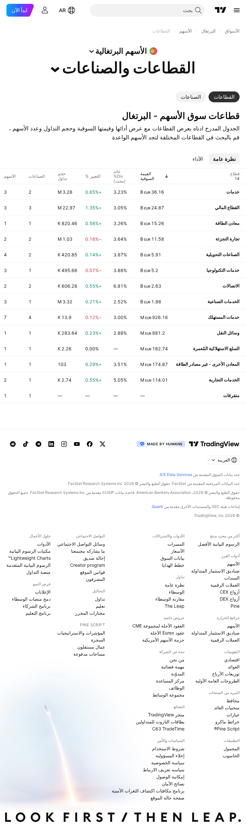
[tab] (224, 96)
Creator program (87, 565)
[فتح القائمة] (236, 10)
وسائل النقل (228, 332)
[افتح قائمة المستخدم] (44, 10)
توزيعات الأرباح (226, 673)
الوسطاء (176, 592)
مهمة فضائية (172, 666)
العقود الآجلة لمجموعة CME (158, 625)
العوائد (234, 666)
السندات (232, 578)
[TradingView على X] (102, 444)
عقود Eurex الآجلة (167, 632)
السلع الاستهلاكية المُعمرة (216, 348)
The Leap (174, 606)
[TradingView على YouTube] (76, 444)
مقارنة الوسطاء (169, 599)
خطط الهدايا (173, 565)
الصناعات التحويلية (223, 254)
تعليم (100, 606)
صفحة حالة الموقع (167, 797)
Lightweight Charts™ (29, 558)
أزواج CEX (230, 592)
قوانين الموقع (92, 572)
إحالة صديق (94, 558)
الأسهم (233, 563)
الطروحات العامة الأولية (217, 680)
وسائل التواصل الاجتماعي (81, 544)
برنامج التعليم (38, 613)
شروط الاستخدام (168, 748)
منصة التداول (38, 572)
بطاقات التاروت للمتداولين (160, 721)
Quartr (157, 506)
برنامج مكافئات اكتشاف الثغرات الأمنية (148, 790)
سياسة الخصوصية (167, 762)
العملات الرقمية (225, 585)
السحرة (98, 640)
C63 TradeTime (168, 728)
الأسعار (177, 551)
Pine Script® (227, 728)
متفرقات (231, 395)
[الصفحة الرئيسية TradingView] (220, 10)
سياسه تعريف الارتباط (163, 769)
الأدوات (44, 544)
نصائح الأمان (173, 783)
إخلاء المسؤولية (170, 755)
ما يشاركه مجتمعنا (88, 551)
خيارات (233, 714)
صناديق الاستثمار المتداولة (215, 570)
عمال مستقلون (91, 647)
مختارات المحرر (90, 613)
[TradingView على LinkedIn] (51, 444)
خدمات (233, 191)
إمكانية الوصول (170, 776)
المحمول (232, 748)
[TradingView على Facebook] (89, 444)
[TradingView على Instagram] (64, 444)
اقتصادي (232, 659)
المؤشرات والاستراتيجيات (81, 632)
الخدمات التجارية (224, 379)
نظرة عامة (174, 585)
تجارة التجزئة (228, 238)
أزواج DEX (230, 599)
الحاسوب (231, 755)
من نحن (176, 659)
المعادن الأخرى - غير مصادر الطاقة (208, 364)
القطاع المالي (227, 207)
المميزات (176, 544)
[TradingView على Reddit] (12, 444)
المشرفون (95, 579)
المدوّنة (177, 673)
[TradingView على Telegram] (38, 444)
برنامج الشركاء (37, 606)
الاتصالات (231, 285)
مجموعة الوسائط (168, 694)
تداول (100, 599)
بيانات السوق (172, 558)
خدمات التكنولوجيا (223, 270)
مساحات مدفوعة (89, 654)
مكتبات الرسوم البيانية (30, 551)
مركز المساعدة (170, 680)
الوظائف (176, 687)
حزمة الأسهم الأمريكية (163, 640)
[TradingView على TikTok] (25, 444)
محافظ (233, 700)
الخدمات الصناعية (224, 301)
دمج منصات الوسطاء (31, 599)
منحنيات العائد (227, 707)
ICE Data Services (176, 474)
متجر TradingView (166, 714)
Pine (235, 606)
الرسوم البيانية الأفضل (219, 544)
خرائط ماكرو (227, 721)
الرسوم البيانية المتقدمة (28, 565)
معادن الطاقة (227, 223)
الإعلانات (43, 592)
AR (62, 10)
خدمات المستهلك (224, 317)
